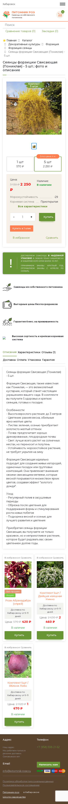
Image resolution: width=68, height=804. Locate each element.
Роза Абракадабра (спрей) (18, 602)
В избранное (21, 237)
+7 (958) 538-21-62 (48, 747)
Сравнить (51, 237)
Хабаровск (9, 4)
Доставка (9, 360)
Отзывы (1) (48, 352)
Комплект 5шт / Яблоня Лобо (17, 684)
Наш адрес (9, 747)
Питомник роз (11, 792)
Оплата (21, 360)
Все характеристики (33, 206)
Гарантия (48, 360)
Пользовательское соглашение (21, 785)
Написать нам (48, 764)
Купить (48, 217)
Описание (10, 352)
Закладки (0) (49, 31)
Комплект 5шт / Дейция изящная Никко (50, 596)
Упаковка (34, 360)
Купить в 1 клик (21, 228)
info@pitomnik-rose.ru (17, 771)
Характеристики (29, 352)
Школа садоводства (14, 796)
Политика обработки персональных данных (28, 781)
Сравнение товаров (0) (20, 31)
